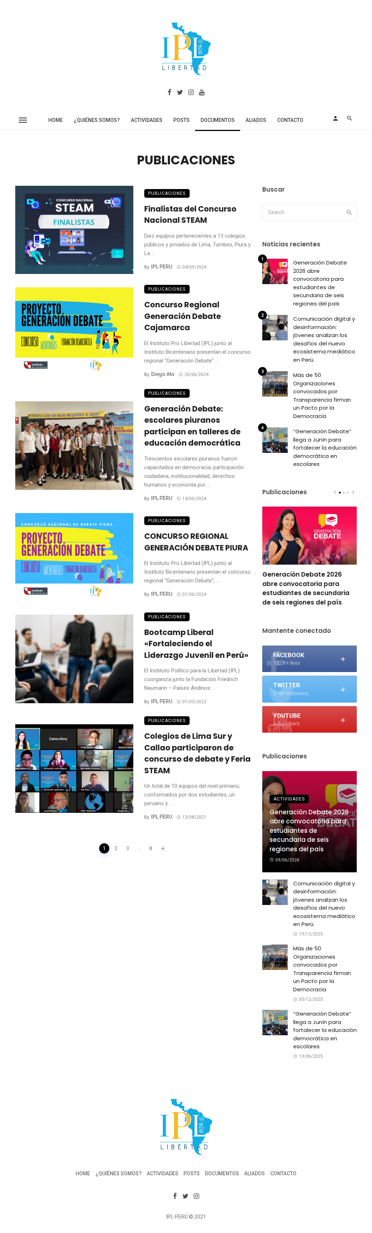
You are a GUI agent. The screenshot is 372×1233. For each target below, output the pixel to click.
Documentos (218, 120)
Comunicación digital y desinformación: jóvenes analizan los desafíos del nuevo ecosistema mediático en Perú (324, 339)
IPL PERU (161, 267)
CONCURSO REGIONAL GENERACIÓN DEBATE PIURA (196, 542)
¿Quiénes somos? (97, 120)
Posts (181, 120)
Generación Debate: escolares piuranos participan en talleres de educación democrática (192, 426)
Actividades (146, 120)
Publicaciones (167, 193)
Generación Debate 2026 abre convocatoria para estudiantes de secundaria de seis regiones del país (320, 283)
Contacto (290, 120)
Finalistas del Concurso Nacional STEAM (190, 215)
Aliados (256, 120)
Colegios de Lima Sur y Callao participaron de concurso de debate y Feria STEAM (197, 753)
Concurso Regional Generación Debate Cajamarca (182, 316)
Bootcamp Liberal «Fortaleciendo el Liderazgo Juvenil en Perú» (196, 643)
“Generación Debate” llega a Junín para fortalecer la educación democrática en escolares (325, 447)
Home (55, 120)
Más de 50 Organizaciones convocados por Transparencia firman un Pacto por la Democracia (322, 395)
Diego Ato (162, 374)
